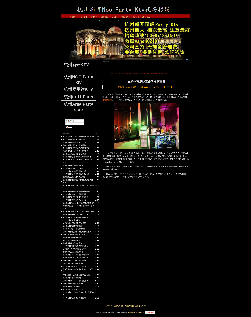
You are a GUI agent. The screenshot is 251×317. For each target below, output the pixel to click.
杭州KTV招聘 (129, 306)
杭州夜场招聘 (118, 306)
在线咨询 (125, 17)
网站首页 (73, 17)
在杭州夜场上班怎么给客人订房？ (74, 142)
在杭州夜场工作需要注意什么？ (74, 165)
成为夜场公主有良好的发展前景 (74, 139)
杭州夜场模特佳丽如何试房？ (73, 168)
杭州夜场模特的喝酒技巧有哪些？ (74, 266)
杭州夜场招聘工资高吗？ (71, 286)
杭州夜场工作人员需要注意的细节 (74, 154)
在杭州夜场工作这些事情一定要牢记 (75, 151)
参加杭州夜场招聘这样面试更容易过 (75, 217)
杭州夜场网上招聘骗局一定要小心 (74, 235)
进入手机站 (146, 17)
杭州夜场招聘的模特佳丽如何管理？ (75, 171)
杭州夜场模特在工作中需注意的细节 (75, 281)
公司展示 (115, 17)
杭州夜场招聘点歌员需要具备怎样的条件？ (78, 157)
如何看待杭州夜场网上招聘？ (73, 289)
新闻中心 (141, 73)
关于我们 (109, 306)
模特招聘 (94, 17)
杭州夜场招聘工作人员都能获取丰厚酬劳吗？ (78, 203)
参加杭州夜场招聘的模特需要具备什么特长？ (78, 211)
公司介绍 (83, 17)
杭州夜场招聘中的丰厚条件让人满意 (75, 214)
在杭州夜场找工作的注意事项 (73, 252)
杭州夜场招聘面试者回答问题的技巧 (75, 298)
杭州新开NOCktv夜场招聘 (128, 73)
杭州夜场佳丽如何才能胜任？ (73, 278)
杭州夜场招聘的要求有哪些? (73, 226)
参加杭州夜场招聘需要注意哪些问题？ (76, 197)
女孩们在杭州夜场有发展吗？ (73, 263)
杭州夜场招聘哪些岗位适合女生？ (74, 200)
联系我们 (136, 17)
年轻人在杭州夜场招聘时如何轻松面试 (76, 275)
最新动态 (104, 17)
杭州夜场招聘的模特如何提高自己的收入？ (78, 232)
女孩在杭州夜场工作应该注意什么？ (75, 258)
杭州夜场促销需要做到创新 (72, 237)
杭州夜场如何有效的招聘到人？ (74, 284)
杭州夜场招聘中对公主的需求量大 (74, 194)
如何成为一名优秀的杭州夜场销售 (74, 249)
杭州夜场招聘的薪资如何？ (72, 220)
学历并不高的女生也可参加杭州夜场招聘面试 (78, 137)
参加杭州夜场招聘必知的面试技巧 (74, 177)
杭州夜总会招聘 (140, 306)
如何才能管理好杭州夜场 (71, 240)
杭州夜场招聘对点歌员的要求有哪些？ (76, 246)
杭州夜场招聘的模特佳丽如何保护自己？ (77, 174)
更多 (95, 133)
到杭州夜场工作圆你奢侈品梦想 (74, 243)
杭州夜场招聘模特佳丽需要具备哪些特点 (77, 191)
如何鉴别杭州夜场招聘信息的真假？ (75, 223)
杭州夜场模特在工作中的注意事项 (74, 260)
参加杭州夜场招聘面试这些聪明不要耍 (76, 148)
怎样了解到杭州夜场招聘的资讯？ (74, 145)
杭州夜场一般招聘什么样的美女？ (74, 229)
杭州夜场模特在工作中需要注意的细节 (76, 255)
